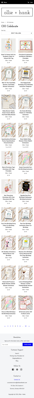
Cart (31, 2)
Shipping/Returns (17, 358)
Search (17, 353)
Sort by (3, 30)
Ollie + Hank (22, 394)
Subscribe (27, 344)
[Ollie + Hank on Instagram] (21, 370)
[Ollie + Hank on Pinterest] (17, 370)
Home (2, 22)
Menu (5, 2)
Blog (17, 361)
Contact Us (17, 379)
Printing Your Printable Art (17, 356)
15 (26, 326)
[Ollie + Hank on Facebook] (13, 370)
